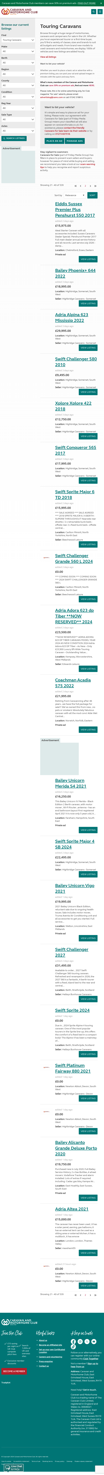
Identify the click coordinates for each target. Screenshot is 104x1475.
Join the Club (11, 1334)
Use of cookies (6, 1461)
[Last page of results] (95, 186)
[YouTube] (93, 1341)
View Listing (88, 259)
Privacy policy (59, 1461)
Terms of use (36, 1461)
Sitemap (69, 1461)
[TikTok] (73, 1346)
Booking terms (47, 1461)
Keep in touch (81, 1334)
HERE (91, 85)
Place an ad (54, 141)
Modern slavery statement (83, 1461)
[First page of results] (75, 186)
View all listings (48, 56)
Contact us (44, 1366)
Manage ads (75, 141)
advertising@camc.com (51, 97)
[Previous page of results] (80, 186)
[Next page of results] (90, 186)
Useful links (45, 1334)
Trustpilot (5, 1382)
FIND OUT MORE (87, 3)
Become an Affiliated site (50, 1345)
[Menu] (100, 11)
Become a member (14, 1371)
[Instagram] (80, 1341)
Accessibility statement (21, 1461)
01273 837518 (62, 134)
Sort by (58, 195)
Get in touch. (90, 1389)
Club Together (90, 1358)
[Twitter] (87, 1341)
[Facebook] (73, 1341)
